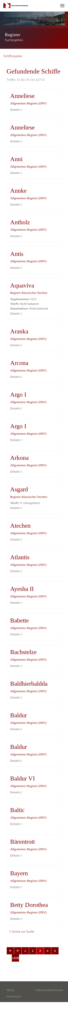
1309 (15, 958)
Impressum (14, 996)
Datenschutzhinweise (50, 990)
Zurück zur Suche (23, 931)
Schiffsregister (12, 56)
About (10, 990)
